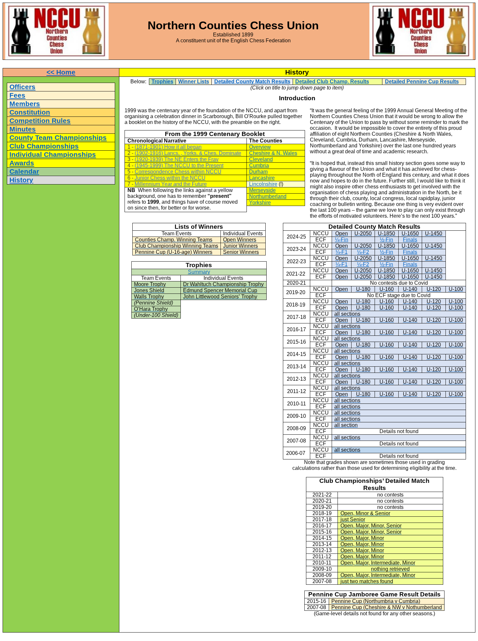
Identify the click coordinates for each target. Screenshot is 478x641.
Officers (22, 87)
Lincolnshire (263, 184)
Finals (410, 239)
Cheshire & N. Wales (273, 153)
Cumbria (259, 165)
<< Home (60, 72)
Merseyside (262, 190)
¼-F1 (342, 252)
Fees (17, 95)
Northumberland (267, 196)
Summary (199, 272)
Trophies (162, 81)
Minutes (22, 129)
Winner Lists (193, 81)
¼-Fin (341, 239)
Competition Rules (40, 121)
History (21, 180)
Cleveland (261, 159)
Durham (258, 171)
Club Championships (44, 146)
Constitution (29, 112)
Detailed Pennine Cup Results (422, 81)
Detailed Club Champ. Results (332, 81)
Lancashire (262, 178)
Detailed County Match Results (252, 81)
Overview (260, 147)
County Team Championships (58, 138)
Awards (21, 163)
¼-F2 (363, 252)
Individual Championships (52, 154)
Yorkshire (260, 202)
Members (24, 104)
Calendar (24, 171)
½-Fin (386, 239)
